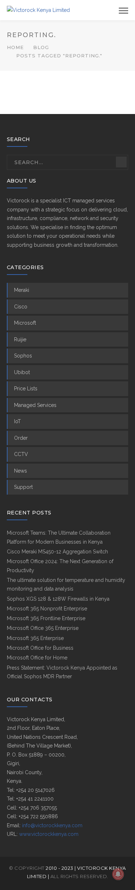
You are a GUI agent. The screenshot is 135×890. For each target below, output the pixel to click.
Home (15, 47)
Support (23, 487)
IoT (17, 421)
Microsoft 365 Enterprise (35, 638)
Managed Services (35, 405)
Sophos (23, 356)
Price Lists (25, 388)
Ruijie (20, 339)
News (20, 471)
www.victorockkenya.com (48, 834)
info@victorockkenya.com (52, 825)
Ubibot (22, 372)
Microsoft (25, 323)
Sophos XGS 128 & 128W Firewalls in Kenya (58, 599)
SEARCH (121, 162)
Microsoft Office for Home (37, 658)
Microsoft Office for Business (40, 648)
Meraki (21, 290)
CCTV (21, 454)
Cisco (20, 307)
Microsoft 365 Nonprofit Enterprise (47, 608)
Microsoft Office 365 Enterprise (42, 628)
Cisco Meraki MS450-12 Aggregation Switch (57, 551)
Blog (41, 47)
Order (21, 438)
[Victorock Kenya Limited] (38, 10)
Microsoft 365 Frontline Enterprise (46, 618)
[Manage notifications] (118, 874)
